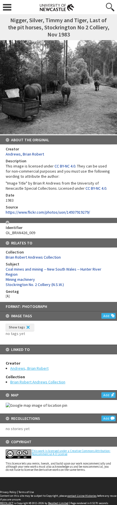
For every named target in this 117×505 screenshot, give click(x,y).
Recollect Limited (58, 503)
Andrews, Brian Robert (29, 368)
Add (106, 316)
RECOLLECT (6, 503)
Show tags (17, 327)
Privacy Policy (8, 492)
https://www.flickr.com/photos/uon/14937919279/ (48, 212)
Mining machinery (20, 279)
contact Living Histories (82, 496)
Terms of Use (26, 492)
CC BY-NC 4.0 (65, 166)
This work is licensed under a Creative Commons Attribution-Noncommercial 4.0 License (71, 452)
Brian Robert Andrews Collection (37, 382)
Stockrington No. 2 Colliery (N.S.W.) (35, 284)
